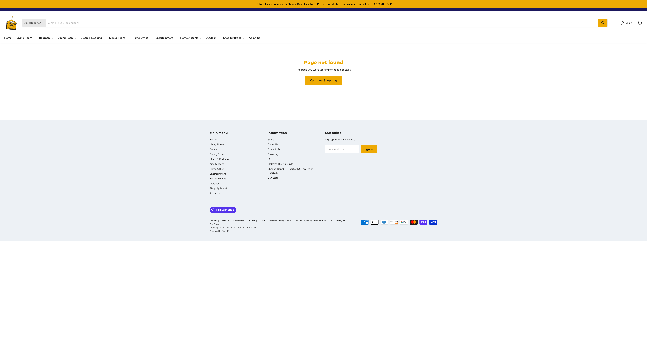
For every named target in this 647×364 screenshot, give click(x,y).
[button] (627, 23)
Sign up (369, 149)
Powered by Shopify (220, 231)
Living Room (25, 38)
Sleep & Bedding (92, 38)
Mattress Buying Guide (280, 164)
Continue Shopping (323, 80)
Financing (273, 154)
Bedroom (45, 38)
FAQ (270, 159)
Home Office (140, 38)
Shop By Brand (232, 38)
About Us (254, 38)
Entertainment (164, 38)
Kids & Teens (117, 38)
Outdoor (211, 38)
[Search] (602, 23)
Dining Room (66, 38)
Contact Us (274, 149)
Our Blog (273, 177)
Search (271, 139)
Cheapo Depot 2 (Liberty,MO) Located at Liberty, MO (320, 220)
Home (8, 38)
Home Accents (189, 38)
